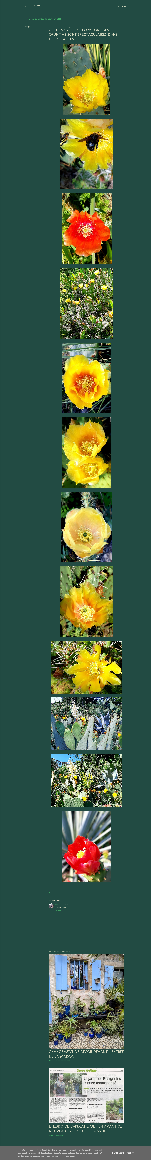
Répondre (58, 911)
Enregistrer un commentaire (62, 1061)
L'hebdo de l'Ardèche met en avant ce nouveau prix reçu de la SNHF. (85, 1128)
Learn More (117, 1153)
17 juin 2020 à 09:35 (63, 904)
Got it (130, 1153)
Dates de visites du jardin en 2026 (45, 18)
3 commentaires (59, 1135)
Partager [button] (27, 27)
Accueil (36, 5)
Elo (56, 904)
